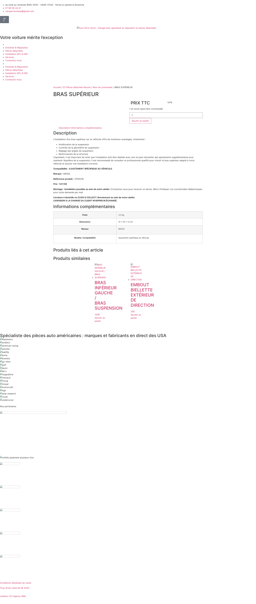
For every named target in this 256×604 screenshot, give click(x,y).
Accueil (57, 87)
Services (9, 57)
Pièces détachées (14, 50)
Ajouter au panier (140, 120)
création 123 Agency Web (13, 596)
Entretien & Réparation (16, 47)
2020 (26, 588)
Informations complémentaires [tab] (86, 127)
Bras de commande (102, 87)
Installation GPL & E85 (16, 54)
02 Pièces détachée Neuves (77, 87)
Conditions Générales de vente (15, 583)
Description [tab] (64, 127)
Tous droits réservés (10, 588)
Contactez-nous (13, 60)
